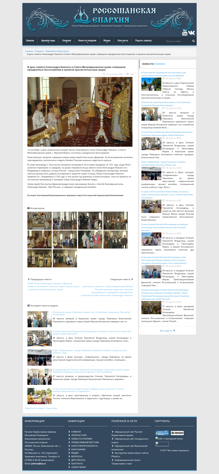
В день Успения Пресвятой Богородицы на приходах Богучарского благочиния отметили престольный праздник (164, 227)
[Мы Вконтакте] (191, 33)
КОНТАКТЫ (76, 463)
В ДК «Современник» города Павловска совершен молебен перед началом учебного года (90, 351)
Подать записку (143, 40)
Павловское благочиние (57, 50)
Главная (30, 40)
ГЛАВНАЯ (75, 431)
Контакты (123, 41)
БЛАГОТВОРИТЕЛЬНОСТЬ (84, 445)
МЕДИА (74, 452)
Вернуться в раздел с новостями (41, 408)
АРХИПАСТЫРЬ (78, 435)
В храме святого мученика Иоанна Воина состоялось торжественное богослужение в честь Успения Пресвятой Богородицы (167, 194)
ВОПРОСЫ (76, 456)
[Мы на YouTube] (184, 33)
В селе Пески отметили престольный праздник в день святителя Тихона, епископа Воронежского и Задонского (88, 389)
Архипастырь (48, 41)
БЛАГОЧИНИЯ (77, 449)
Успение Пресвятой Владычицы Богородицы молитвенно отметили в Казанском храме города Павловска (92, 332)
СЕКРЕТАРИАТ (78, 467)
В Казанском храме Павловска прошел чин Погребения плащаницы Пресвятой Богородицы (91, 313)
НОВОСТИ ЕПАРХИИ (81, 438)
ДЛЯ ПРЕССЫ (77, 459)
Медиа (107, 41)
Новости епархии (87, 41)
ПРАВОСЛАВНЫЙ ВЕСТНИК (84, 442)
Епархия (66, 41)
